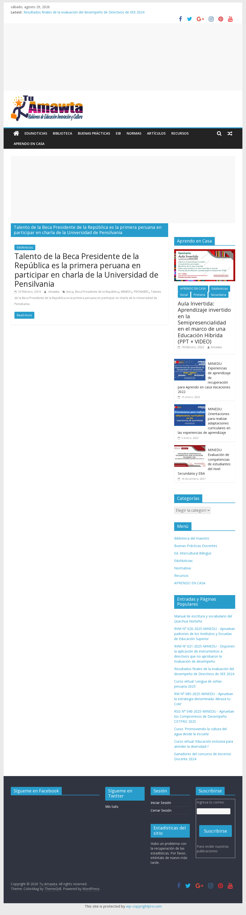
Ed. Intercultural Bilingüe (192, 553)
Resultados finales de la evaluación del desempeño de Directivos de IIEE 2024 (84, 12)
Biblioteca (62, 133)
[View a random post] (230, 133)
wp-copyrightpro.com (144, 906)
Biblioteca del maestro (191, 538)
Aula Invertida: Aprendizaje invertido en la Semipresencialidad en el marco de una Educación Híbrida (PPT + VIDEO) (204, 322)
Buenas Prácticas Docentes (195, 545)
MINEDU (126, 292)
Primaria (199, 295)
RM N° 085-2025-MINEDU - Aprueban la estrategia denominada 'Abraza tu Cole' (203, 698)
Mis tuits (111, 806)
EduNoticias (36, 133)
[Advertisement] (123, 57)
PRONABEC (141, 292)
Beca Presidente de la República (97, 292)
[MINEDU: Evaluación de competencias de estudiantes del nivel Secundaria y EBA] (189, 447)
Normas (134, 133)
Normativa (182, 568)
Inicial (184, 295)
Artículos (156, 133)
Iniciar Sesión (161, 802)
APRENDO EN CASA (29, 143)
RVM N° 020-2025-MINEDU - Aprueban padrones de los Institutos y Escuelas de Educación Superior (204, 633)
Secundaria (218, 295)
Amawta (54, 292)
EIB (118, 133)
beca (70, 292)
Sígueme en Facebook (36, 791)
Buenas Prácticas (94, 133)
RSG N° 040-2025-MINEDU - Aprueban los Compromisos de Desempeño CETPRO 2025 (204, 716)
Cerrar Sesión (161, 810)
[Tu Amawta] (16, 133)
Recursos (180, 133)
